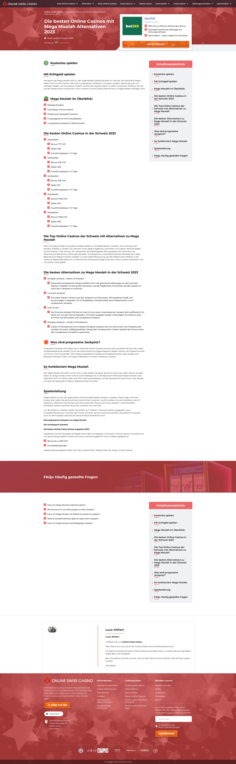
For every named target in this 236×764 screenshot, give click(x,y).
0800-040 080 (59, 705)
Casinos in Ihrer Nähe (107, 685)
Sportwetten (223, 4)
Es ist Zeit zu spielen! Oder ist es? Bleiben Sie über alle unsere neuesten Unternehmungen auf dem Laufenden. (173, 710)
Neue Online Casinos (107, 4)
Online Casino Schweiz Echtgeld (136, 701)
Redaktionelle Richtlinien (104, 707)
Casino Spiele (180, 4)
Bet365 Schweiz (163, 685)
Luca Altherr (64, 43)
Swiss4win (160, 693)
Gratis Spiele (161, 4)
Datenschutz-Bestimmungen (105, 701)
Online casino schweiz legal (136, 707)
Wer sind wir (103, 693)
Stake (158, 689)
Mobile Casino (145, 4)
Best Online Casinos (66, 4)
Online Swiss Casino (53, 12)
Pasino (158, 700)
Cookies (101, 696)
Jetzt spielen (155, 44)
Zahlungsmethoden (201, 4)
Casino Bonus (126, 4)
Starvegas (160, 696)
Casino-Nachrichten (107, 689)
